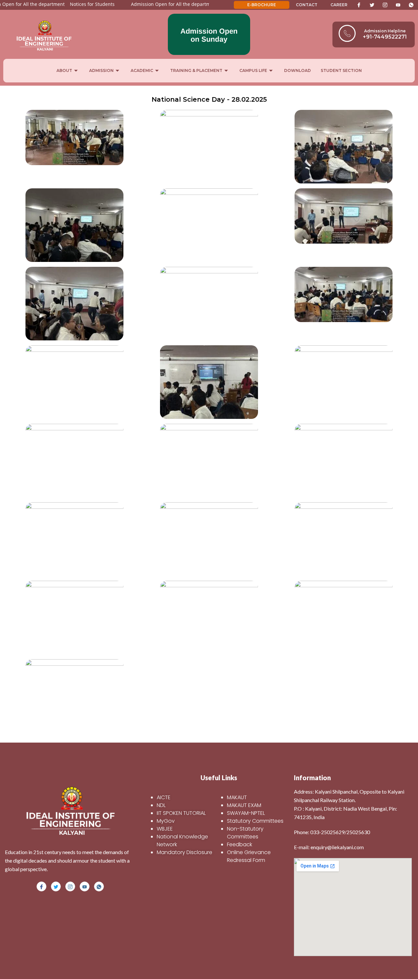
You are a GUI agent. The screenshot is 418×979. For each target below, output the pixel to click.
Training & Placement (196, 70)
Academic (142, 70)
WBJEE (165, 829)
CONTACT (306, 4)
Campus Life (253, 70)
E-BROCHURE (261, 4)
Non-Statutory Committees (245, 832)
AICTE (163, 797)
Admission (101, 70)
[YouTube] (398, 5)
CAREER (338, 4)
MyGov (166, 821)
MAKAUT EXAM (244, 805)
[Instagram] (385, 5)
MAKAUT (237, 797)
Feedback (239, 844)
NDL (161, 805)
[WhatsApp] (411, 5)
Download (297, 70)
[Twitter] (372, 5)
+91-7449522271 (385, 37)
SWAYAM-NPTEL (246, 813)
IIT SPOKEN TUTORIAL (181, 813)
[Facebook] (359, 5)
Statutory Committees (255, 821)
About (64, 70)
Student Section (341, 70)
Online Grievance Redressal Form (249, 856)
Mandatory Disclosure (184, 852)
